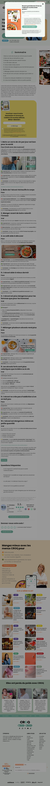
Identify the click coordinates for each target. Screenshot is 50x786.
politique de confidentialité (30, 24)
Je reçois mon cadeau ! (29, 26)
